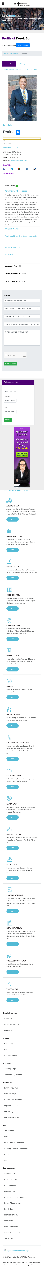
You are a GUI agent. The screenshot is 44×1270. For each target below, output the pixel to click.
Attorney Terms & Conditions (16, 1148)
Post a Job (8, 1049)
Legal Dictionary (10, 1106)
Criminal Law (9, 1191)
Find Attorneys (10, 1094)
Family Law (9, 1209)
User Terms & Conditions (14, 1143)
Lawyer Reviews (11, 1088)
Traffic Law (8, 1238)
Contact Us (8, 1030)
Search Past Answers (13, 1100)
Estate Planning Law (12, 1203)
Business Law (10, 1185)
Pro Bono (8, 1154)
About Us (8, 1018)
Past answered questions (12, 69)
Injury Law (8, 1221)
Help (6, 1137)
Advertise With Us (11, 1024)
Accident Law (9, 1174)
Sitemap (7, 1160)
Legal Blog (8, 1111)
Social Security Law (12, 1233)
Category (7, 396)
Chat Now (6, 24)
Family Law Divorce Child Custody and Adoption (21, 236)
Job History (21, 64)
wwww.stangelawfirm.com (18, 160)
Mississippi (9, 254)
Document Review (11, 1117)
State (5, 408)
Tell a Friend (9, 1131)
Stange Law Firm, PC (10, 147)
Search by (7, 388)
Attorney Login (10, 1069)
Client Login (9, 1044)
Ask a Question (10, 1055)
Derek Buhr (7, 125)
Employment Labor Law (14, 1197)
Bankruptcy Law (10, 1179)
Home (6, 53)
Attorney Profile (9, 64)
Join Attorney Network (13, 1075)
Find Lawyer (14, 53)
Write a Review (22, 45)
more (12, 519)
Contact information (30, 69)
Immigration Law (11, 1215)
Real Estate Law (11, 1227)
